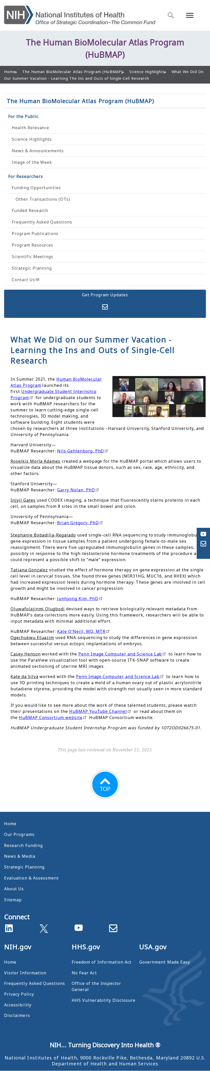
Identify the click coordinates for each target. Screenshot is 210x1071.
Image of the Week (32, 162)
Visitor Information (25, 973)
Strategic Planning (32, 268)
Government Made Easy (164, 962)
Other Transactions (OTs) (43, 199)
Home (10, 823)
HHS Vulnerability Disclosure (104, 1000)
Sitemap (13, 900)
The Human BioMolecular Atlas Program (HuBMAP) (80, 101)
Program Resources (32, 245)
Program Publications (35, 233)
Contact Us (23, 279)
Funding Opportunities (36, 187)
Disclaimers (17, 1015)
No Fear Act (84, 973)
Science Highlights (32, 139)
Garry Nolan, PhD (76, 490)
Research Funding (23, 845)
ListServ (105, 307)
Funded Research (30, 210)
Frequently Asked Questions (42, 222)
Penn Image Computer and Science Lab (120, 654)
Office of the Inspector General (96, 986)
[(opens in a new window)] (44, 927)
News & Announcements (38, 151)
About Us (14, 889)
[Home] (79, 15)
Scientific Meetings (32, 256)
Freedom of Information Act (101, 962)
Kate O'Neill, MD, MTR (81, 631)
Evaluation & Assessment (31, 878)
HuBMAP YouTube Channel (98, 711)
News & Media (19, 856)
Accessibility (18, 1005)
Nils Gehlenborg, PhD (80, 451)
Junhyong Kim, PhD (77, 598)
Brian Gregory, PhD (78, 523)
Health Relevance (30, 127)
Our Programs (19, 834)
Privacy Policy (19, 994)
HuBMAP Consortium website (50, 717)
